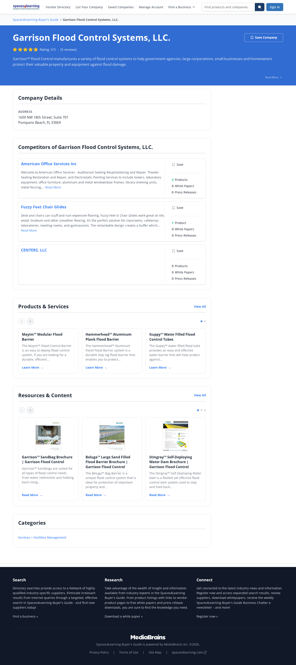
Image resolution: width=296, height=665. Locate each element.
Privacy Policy (99, 652)
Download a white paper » (124, 616)
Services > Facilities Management (42, 537)
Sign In (275, 7)
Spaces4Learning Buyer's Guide (36, 20)
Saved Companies (121, 7)
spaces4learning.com (187, 652)
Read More (53, 187)
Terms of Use (128, 652)
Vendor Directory (58, 7)
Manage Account (151, 7)
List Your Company (89, 7)
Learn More (30, 367)
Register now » (207, 616)
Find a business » (25, 616)
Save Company (266, 37)
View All (200, 306)
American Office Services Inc (48, 163)
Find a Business (179, 7)
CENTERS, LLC (34, 250)
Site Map (155, 652)
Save (180, 164)
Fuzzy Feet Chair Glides (43, 206)
